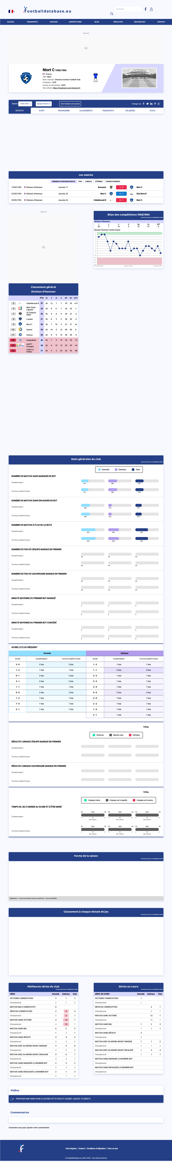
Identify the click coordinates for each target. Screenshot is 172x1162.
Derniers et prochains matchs (63, 181)
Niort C (139, 187)
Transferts (108, 111)
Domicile (88, 181)
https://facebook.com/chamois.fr (66, 88)
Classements (86, 111)
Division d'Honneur (113, 181)
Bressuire (102, 187)
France (49, 74)
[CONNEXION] (151, 9)
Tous (80, 181)
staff (42, 111)
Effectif (20, 111)
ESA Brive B (141, 194)
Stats (152, 111)
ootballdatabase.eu (49, 11)
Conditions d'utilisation (96, 1148)
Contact (81, 1148)
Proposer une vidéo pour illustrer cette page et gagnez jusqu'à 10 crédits (53, 1099)
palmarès (130, 111)
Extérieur (98, 181)
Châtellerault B (100, 200)
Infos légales (71, 1148)
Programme (64, 111)
